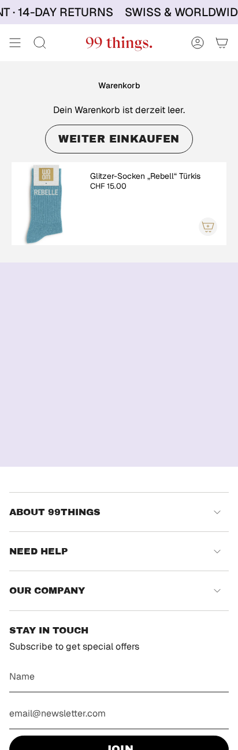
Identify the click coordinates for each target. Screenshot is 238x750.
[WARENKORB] (222, 42)
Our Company (47, 590)
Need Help (38, 551)
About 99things (55, 512)
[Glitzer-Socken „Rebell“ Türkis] (46, 203)
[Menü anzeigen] (15, 42)
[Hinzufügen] (208, 226)
